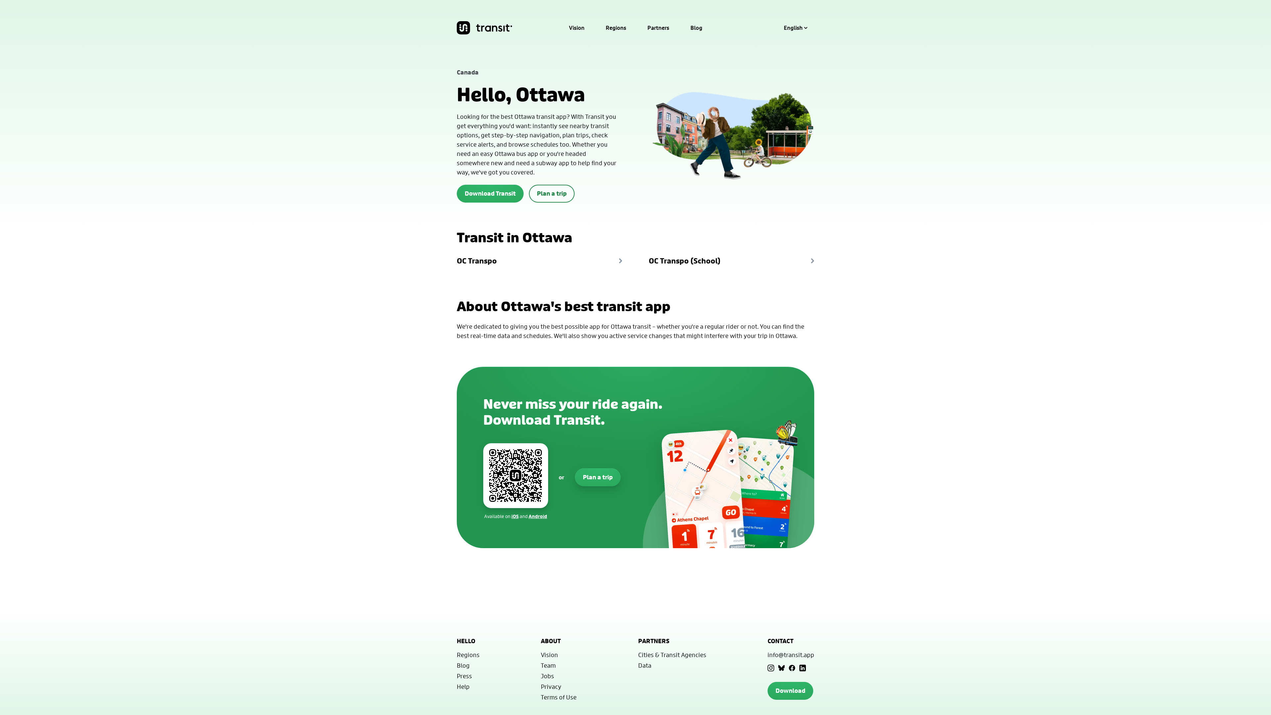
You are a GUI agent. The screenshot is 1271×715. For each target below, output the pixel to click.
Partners (658, 27)
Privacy (551, 686)
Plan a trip (552, 193)
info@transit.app (791, 654)
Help (463, 686)
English (793, 27)
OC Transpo (477, 261)
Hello (466, 641)
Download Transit (490, 193)
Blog (696, 27)
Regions (616, 27)
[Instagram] (771, 668)
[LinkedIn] (802, 668)
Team (548, 665)
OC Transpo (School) (685, 261)
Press (464, 676)
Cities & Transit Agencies (672, 654)
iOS (515, 516)
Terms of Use (559, 697)
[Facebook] (792, 668)
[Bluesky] (781, 668)
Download (790, 691)
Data (644, 665)
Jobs (547, 676)
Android (538, 516)
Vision (577, 27)
